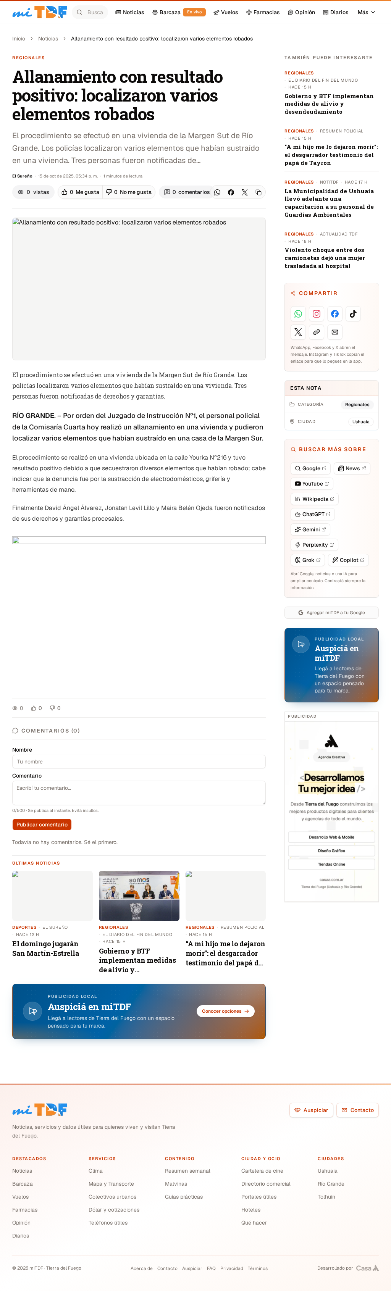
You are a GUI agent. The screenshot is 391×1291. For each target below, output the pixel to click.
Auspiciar (316, 1110)
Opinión (21, 1222)
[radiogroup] (106, 192)
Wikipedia (315, 498)
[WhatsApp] (217, 192)
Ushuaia (328, 1170)
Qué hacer (254, 1222)
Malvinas (176, 1183)
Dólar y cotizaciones (114, 1209)
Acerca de (142, 1268)
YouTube (312, 483)
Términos (258, 1268)
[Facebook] (231, 192)
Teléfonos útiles (108, 1222)
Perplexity (315, 544)
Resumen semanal (187, 1170)
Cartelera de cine (262, 1170)
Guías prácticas (184, 1196)
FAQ (211, 1268)
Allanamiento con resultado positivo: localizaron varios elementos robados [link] (162, 38)
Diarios (20, 1235)
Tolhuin (326, 1196)
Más (363, 12)
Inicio (18, 38)
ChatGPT (313, 514)
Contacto (362, 1110)
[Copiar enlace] (258, 192)
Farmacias (24, 1209)
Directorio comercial (266, 1183)
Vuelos (20, 1196)
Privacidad (231, 1268)
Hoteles (250, 1209)
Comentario (27, 775)
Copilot (349, 560)
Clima (96, 1170)
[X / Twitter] (245, 192)
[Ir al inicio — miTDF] (39, 12)
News (353, 468)
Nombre (22, 749)
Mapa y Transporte (111, 1183)
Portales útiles (258, 1196)
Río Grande (331, 1183)
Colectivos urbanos (112, 1196)
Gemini (311, 529)
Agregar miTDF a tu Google (336, 613)
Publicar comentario (42, 824)
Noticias (48, 38)
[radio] (80, 192)
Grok (308, 560)
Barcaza (22, 1183)
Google (311, 468)
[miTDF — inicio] (39, 1110)
